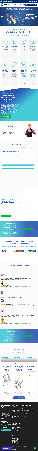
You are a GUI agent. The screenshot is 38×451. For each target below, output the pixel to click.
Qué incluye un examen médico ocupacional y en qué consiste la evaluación (19, 367)
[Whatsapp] (35, 448)
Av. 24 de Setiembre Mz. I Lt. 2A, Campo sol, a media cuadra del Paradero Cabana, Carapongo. (16, 412)
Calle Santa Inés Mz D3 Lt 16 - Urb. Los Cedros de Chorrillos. (16, 432)
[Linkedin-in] (9, 1)
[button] (15, 5)
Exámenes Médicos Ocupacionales (9, 110)
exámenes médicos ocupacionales (23, 77)
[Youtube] (6, 1)
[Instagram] (4, 1)
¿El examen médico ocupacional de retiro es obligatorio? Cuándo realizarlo (7, 368)
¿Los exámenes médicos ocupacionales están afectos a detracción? (31, 366)
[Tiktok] (11, 1)
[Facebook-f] (1, 1)
